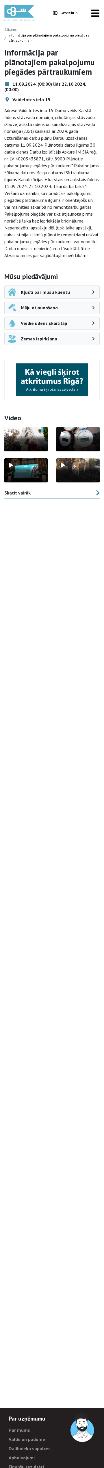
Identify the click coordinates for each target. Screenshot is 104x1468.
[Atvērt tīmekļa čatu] (82, 1428)
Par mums (19, 1430)
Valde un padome (27, 1439)
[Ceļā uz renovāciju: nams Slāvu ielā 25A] (26, 439)
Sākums (10, 29)
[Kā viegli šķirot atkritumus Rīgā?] (52, 379)
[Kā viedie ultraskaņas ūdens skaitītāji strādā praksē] (78, 439)
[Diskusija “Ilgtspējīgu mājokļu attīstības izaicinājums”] (26, 470)
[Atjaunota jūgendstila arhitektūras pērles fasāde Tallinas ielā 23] (78, 470)
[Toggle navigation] (95, 13)
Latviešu (67, 13)
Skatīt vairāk (17, 493)
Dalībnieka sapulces (30, 1448)
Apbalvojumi (22, 1458)
